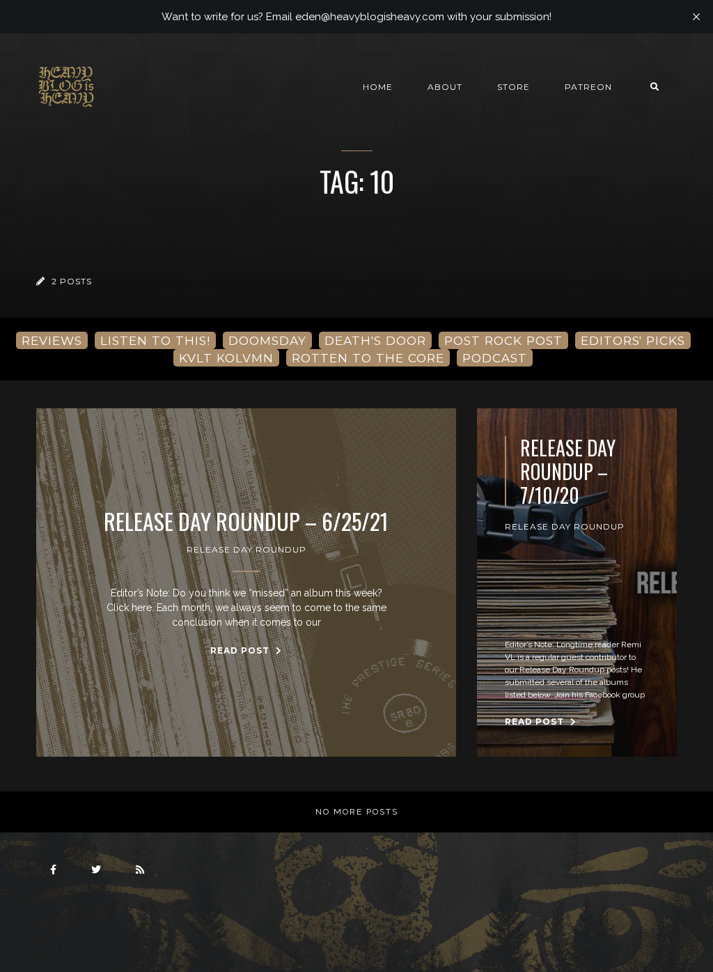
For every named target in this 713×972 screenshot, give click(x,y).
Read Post (241, 650)
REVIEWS (52, 340)
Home (378, 87)
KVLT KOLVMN (226, 357)
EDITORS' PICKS (633, 340)
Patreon (588, 87)
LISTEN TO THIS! (155, 340)
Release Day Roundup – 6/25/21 (246, 521)
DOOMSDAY (267, 340)
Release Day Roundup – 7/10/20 (568, 471)
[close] (696, 17)
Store (513, 87)
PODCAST (494, 357)
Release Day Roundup (246, 549)
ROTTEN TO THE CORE (368, 357)
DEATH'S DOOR (375, 340)
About (445, 87)
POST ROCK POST (503, 340)
